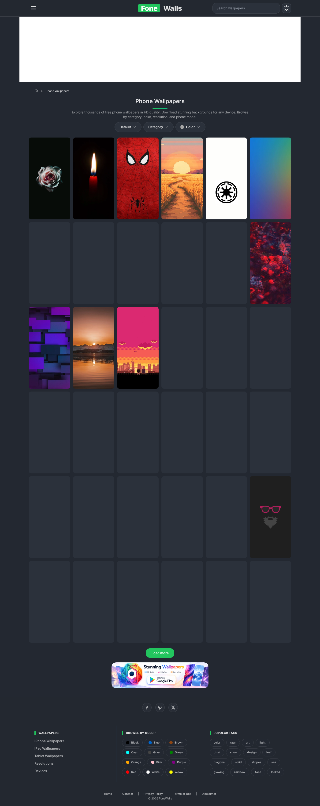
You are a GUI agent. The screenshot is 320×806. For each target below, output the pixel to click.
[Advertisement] (160, 49)
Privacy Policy (153, 793)
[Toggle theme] (286, 8)
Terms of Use (182, 793)
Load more (160, 653)
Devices (40, 771)
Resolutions (44, 763)
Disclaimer (209, 793)
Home (108, 793)
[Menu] (33, 8)
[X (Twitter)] (173, 707)
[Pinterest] (160, 707)
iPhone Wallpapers (49, 741)
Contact (127, 793)
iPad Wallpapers (47, 748)
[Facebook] (147, 707)
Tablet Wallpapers (48, 756)
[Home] (36, 90)
